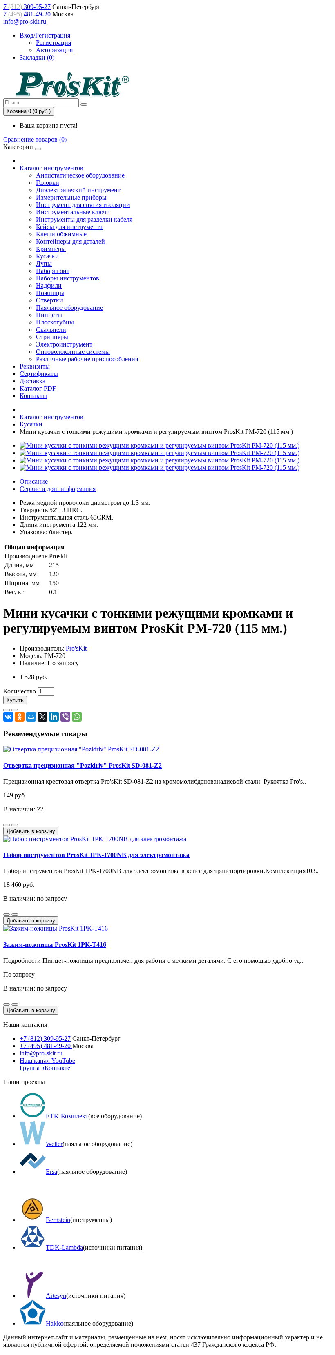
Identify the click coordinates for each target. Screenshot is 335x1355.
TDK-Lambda (64, 1247)
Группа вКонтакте (45, 1067)
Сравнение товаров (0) (35, 139)
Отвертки (49, 300)
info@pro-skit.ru (24, 21)
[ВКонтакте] (8, 717)
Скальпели (51, 329)
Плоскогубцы (55, 322)
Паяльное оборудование (69, 307)
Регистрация (53, 42)
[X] (42, 717)
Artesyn (56, 1295)
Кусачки (47, 256)
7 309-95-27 (27, 6)
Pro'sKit (76, 648)
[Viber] (65, 717)
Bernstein (58, 1219)
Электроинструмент (64, 344)
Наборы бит (52, 270)
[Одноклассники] (20, 717)
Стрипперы (52, 336)
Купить (15, 700)
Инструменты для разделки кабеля (84, 219)
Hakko (54, 1323)
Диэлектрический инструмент (78, 190)
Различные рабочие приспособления (87, 358)
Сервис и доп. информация (58, 488)
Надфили (49, 285)
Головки (47, 182)
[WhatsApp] (77, 717)
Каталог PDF (38, 388)
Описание (34, 481)
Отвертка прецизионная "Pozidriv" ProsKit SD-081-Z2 (82, 765)
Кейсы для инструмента (69, 226)
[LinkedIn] (54, 717)
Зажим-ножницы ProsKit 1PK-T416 (54, 944)
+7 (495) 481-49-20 (46, 1045)
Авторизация (54, 50)
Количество (19, 691)
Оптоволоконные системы (73, 351)
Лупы (44, 263)
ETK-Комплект (67, 1116)
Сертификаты (39, 373)
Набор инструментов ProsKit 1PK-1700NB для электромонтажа (96, 854)
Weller (54, 1143)
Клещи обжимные (61, 234)
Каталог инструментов (51, 167)
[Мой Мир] (31, 717)
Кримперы (51, 248)
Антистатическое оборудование (80, 175)
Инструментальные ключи (73, 212)
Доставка (32, 381)
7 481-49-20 (27, 14)
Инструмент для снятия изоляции (83, 204)
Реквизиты (35, 366)
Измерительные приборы (71, 197)
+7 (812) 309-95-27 (45, 1038)
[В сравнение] (14, 710)
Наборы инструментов (67, 278)
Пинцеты (49, 314)
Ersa (51, 1171)
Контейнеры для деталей (70, 241)
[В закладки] (6, 710)
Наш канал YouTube (47, 1060)
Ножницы (50, 292)
